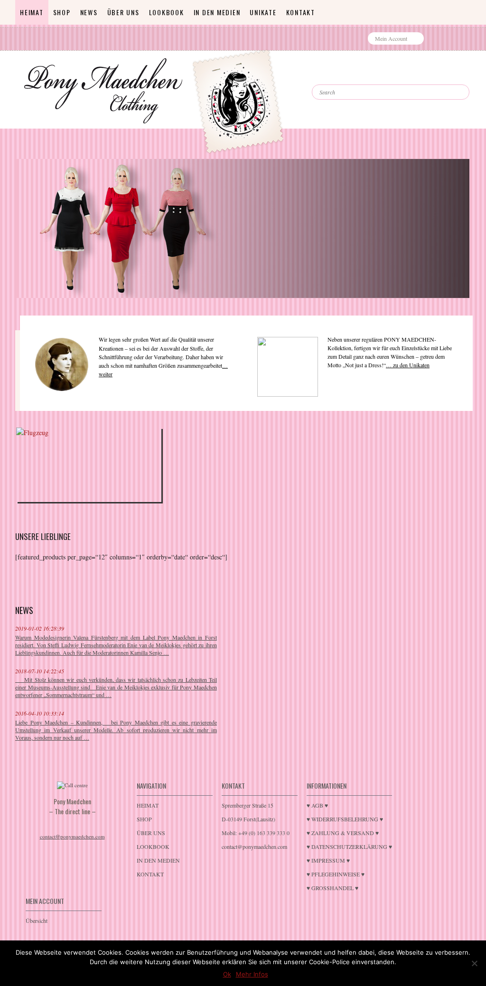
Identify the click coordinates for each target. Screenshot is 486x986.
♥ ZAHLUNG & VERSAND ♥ (343, 833)
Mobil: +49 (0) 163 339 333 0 (256, 833)
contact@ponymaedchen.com (72, 836)
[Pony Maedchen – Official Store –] (259, 82)
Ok (227, 974)
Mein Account (391, 38)
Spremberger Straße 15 (247, 805)
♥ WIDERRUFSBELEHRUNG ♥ (345, 819)
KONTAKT (300, 12)
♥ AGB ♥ (317, 805)
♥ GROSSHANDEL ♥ (332, 888)
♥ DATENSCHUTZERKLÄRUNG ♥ (349, 846)
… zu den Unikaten (408, 365)
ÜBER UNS (123, 12)
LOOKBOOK (166, 12)
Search (333, 76)
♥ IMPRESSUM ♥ (328, 860)
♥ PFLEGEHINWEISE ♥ (335, 874)
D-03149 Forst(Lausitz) (248, 819)
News (89, 12)
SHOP (62, 12)
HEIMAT (32, 12)
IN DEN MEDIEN (217, 12)
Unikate (263, 12)
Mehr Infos (252, 974)
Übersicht (36, 920)
